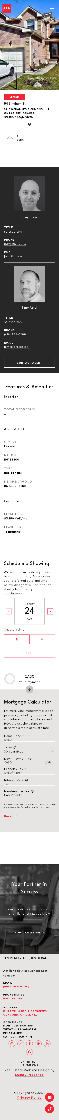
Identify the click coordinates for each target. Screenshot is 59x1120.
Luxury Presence (29, 1075)
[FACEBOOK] (29, 1043)
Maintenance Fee (16, 791)
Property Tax (13, 769)
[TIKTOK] (20, 1043)
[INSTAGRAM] (12, 1043)
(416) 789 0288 (12, 998)
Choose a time (14, 629)
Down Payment (15, 758)
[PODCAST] (38, 1043)
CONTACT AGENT (29, 362)
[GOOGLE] (29, 1052)
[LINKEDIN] (47, 1043)
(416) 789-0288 (15, 334)
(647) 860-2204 (15, 244)
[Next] (50, 611)
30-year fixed (13, 751)
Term (8, 747)
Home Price (12, 736)
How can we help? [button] (29, 932)
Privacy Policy (29, 1097)
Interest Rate (14, 780)
